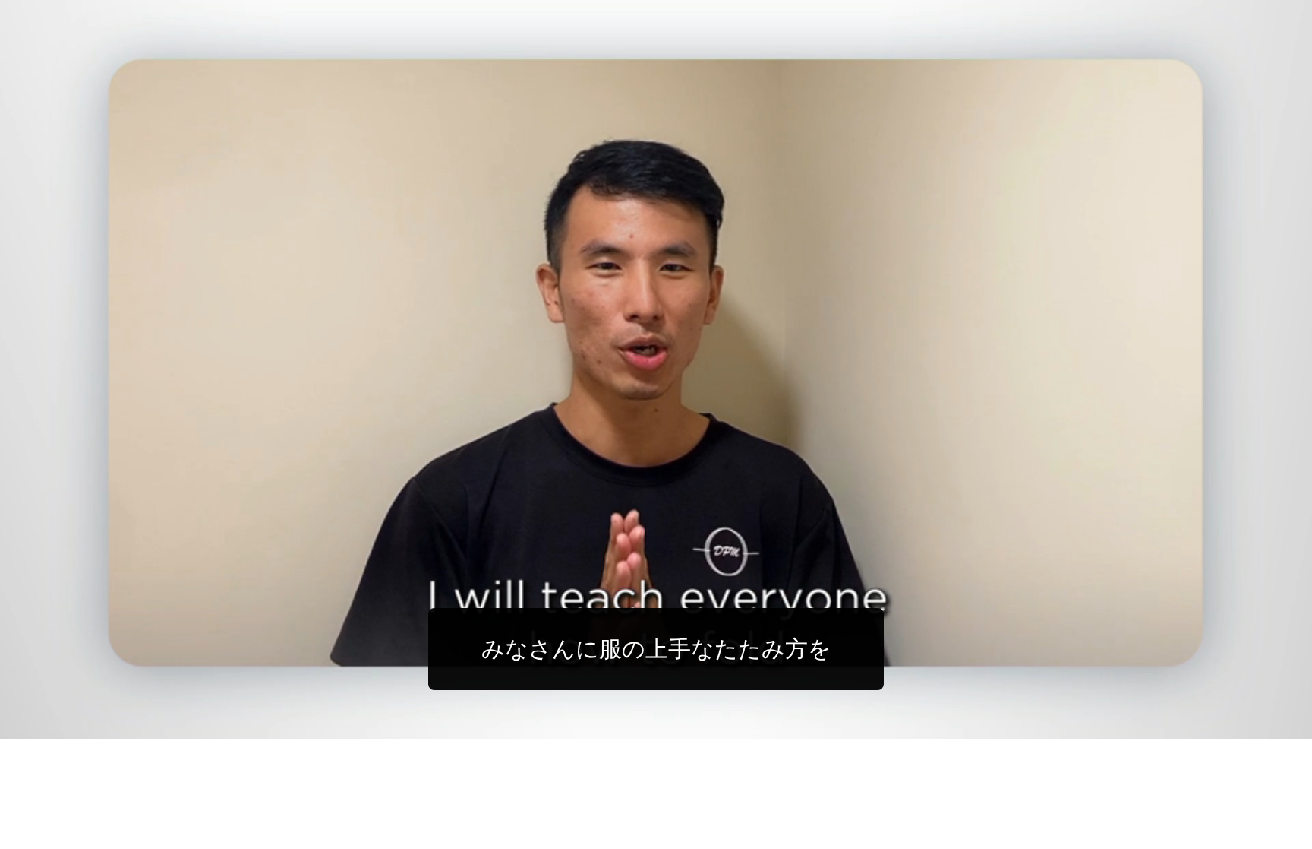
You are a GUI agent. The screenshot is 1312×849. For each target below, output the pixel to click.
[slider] (686, 724)
